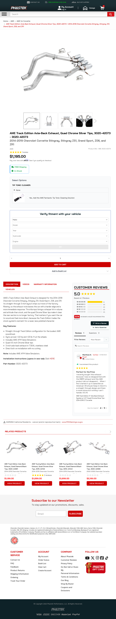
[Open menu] (4, 14)
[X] (93, 558)
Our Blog (65, 580)
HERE (52, 358)
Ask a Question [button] (100, 327)
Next (95, 120)
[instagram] (98, 558)
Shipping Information (19, 574)
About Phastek (67, 556)
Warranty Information (45, 284)
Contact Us (15, 560)
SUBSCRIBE (75, 513)
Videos (26, 284)
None (18, 190)
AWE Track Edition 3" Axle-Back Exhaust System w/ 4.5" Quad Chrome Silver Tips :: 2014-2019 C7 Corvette (90, 398)
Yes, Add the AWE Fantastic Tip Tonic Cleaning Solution (52, 198)
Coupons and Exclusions (66, 589)
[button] (90, 8)
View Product (14, 483)
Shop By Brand (67, 584)
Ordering (14, 577)
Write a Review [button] (100, 323)
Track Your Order (17, 581)
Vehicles (10, 289)
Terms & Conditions (69, 577)
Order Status (43, 560)
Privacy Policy (66, 563)
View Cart (42, 567)
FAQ (12, 563)
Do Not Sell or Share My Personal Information (70, 570)
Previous (20, 120)
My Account (43, 556)
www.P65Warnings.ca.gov (72, 422)
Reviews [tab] (78, 333)
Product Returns (17, 570)
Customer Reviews (69, 560)
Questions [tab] (93, 333)
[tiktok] (107, 558)
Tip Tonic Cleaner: (21, 185)
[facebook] (102, 558)
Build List (42, 563)
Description (12, 284)
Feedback (14, 567)
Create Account (44, 570)
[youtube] (87, 558)
